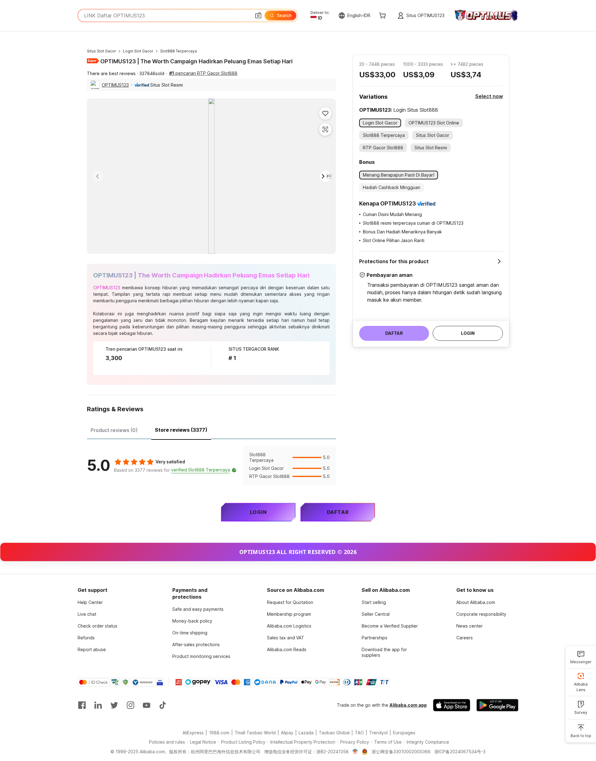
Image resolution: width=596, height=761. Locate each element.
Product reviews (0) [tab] (114, 430)
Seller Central (376, 614)
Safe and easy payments (198, 609)
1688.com (219, 732)
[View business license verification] (355, 752)
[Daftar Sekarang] (492, 15)
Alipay (287, 732)
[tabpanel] (211, 465)
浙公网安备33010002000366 (401, 751)
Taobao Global (334, 732)
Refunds (86, 637)
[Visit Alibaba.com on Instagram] (130, 705)
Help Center (90, 602)
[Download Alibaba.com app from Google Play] (497, 705)
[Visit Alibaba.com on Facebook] (82, 705)
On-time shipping (189, 632)
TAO (359, 732)
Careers (464, 637)
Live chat (87, 614)
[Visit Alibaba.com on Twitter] (114, 705)
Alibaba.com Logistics (289, 625)
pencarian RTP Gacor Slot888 (203, 73)
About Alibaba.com (475, 602)
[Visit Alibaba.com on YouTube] (146, 705)
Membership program (289, 614)
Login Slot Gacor (138, 51)
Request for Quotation (290, 602)
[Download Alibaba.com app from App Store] (451, 705)
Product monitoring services (201, 656)
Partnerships (374, 637)
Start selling (374, 602)
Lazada (306, 732)
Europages (404, 732)
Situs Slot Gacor (101, 51)
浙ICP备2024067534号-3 (459, 751)
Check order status (97, 625)
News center (469, 625)
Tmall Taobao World (255, 732)
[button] (258, 15)
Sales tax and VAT (285, 637)
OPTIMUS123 (115, 85)
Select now (489, 96)
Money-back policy (192, 621)
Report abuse (92, 649)
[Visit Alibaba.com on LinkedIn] (98, 705)
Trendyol (378, 732)
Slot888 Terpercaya (178, 51)
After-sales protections (196, 644)
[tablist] (211, 429)
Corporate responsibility (481, 614)
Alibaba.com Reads (286, 649)
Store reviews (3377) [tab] (181, 430)
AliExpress (193, 732)
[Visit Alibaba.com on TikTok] (162, 705)
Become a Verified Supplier (390, 625)
